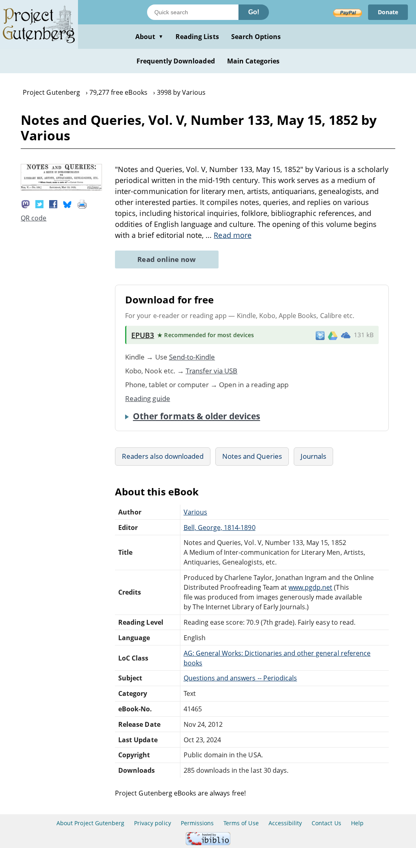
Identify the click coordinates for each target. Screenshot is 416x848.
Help (357, 823)
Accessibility (285, 823)
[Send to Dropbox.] (320, 335)
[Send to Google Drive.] (333, 335)
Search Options (256, 36)
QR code (33, 218)
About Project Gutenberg (90, 823)
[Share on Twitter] (39, 203)
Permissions (197, 823)
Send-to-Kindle (192, 357)
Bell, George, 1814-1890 (220, 527)
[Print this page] (82, 203)
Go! (253, 12)
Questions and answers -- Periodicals (240, 678)
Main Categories (253, 61)
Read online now (166, 259)
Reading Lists (197, 36)
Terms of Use (240, 823)
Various (195, 512)
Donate (388, 12)
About (149, 36)
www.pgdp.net (310, 587)
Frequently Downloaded (175, 61)
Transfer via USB (212, 370)
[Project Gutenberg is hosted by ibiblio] (208, 843)
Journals (313, 456)
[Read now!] (61, 188)
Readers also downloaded (163, 456)
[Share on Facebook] (53, 203)
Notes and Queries (252, 456)
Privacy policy (152, 823)
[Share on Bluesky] (67, 203)
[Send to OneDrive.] (346, 335)
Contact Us (326, 823)
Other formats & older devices (196, 416)
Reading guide (147, 398)
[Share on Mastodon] (26, 203)
